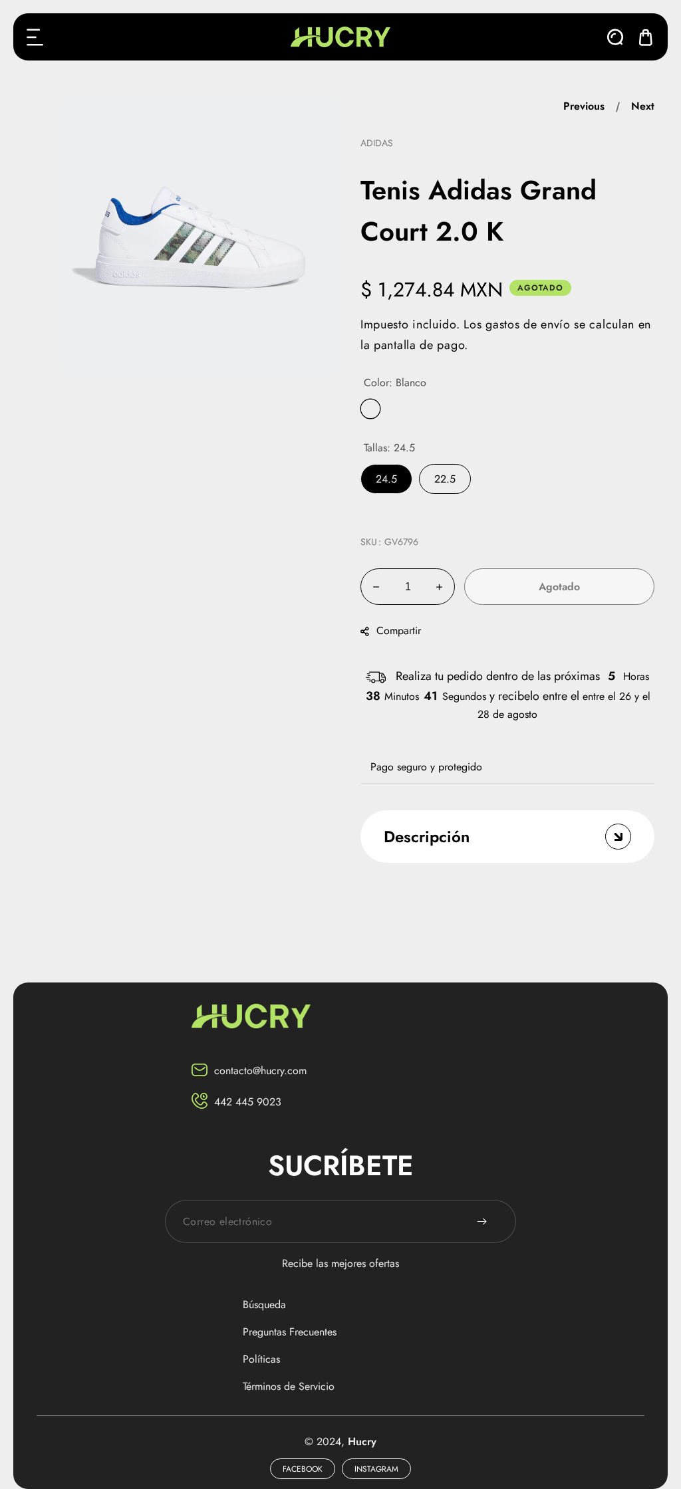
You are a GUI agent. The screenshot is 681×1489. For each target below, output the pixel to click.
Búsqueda (264, 1304)
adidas (376, 143)
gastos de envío (528, 324)
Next (642, 106)
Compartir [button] (398, 630)
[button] (35, 37)
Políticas (261, 1359)
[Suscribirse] (482, 1221)
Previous (584, 106)
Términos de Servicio (289, 1386)
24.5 (386, 479)
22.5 (445, 479)
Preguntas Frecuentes (290, 1331)
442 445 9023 (247, 1101)
